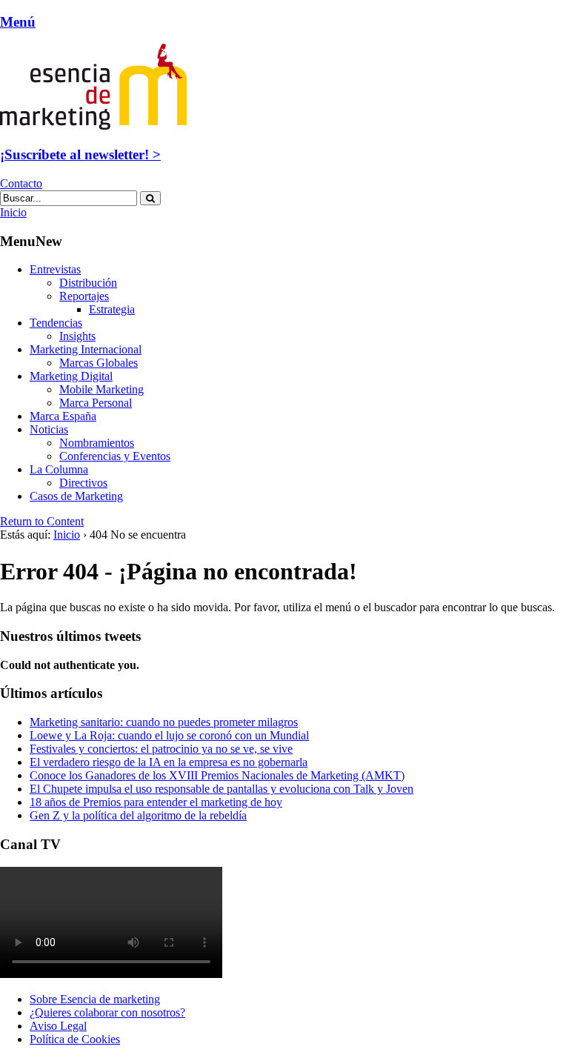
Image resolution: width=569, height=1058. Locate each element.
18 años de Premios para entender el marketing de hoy (156, 802)
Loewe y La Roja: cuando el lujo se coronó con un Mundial (169, 735)
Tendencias (56, 322)
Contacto (21, 183)
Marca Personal (95, 402)
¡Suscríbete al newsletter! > (80, 154)
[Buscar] (150, 198)
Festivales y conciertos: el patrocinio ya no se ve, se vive (161, 748)
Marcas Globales (98, 362)
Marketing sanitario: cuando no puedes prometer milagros (164, 722)
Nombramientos (96, 442)
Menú (18, 22)
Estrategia (112, 309)
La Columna (59, 469)
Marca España (63, 416)
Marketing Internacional (86, 349)
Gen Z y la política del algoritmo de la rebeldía (138, 815)
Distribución (88, 282)
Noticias (49, 429)
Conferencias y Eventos (114, 456)
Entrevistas (55, 269)
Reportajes (84, 296)
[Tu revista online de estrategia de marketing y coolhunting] (93, 125)
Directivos (83, 482)
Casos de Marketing (76, 496)
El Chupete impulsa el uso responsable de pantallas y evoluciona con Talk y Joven (221, 788)
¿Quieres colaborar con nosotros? (107, 1012)
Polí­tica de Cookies (75, 1039)
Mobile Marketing (101, 389)
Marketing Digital (71, 376)
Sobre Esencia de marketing (95, 999)
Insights (77, 336)
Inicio (66, 534)
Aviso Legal (58, 1025)
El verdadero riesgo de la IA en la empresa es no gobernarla (168, 762)
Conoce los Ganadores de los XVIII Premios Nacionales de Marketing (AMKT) (217, 775)
